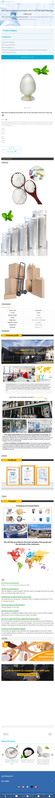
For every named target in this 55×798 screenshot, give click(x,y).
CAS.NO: (3, 140)
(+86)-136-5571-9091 (28, 57)
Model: (2, 128)
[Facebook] (19, 787)
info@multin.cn (10, 47)
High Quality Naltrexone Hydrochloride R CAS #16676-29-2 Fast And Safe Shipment (43, 762)
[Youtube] (23, 787)
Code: (2, 136)
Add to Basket (11, 151)
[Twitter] (32, 787)
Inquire (10, 147)
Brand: (3, 132)
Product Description (7, 158)
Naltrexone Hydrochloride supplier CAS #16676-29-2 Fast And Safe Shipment (27, 762)
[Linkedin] (27, 787)
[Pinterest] (36, 787)
